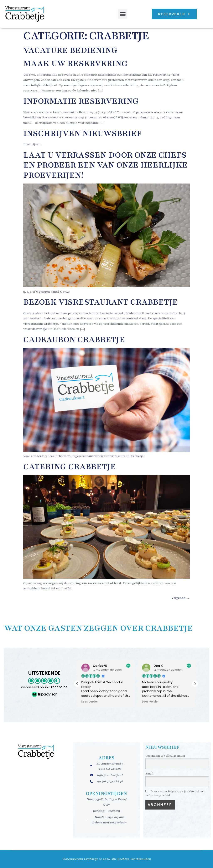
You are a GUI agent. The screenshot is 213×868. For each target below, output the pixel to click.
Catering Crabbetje (69, 466)
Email (149, 774)
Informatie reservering (81, 101)
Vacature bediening (70, 50)
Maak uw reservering (75, 63)
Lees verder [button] (89, 702)
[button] (122, 14)
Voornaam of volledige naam (165, 756)
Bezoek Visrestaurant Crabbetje (100, 302)
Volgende (180, 598)
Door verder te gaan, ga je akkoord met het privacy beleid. (175, 793)
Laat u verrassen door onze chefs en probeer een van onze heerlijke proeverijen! (105, 165)
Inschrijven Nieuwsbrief (82, 133)
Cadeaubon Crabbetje (74, 339)
